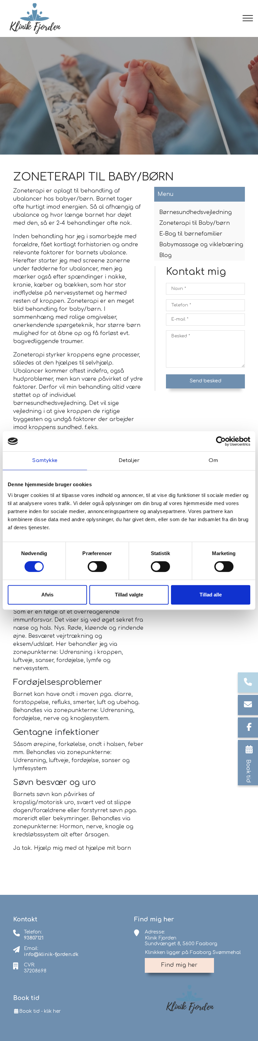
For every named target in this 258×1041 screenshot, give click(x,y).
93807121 (33, 938)
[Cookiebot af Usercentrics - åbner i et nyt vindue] (220, 441)
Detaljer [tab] (129, 460)
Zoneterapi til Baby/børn (194, 223)
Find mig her (179, 965)
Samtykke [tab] (44, 460)
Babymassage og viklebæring (201, 245)
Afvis (47, 594)
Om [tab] (213, 460)
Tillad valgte (129, 594)
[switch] (97, 566)
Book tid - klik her (40, 1011)
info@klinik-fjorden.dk (51, 954)
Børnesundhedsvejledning (195, 212)
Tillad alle (211, 594)
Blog (165, 255)
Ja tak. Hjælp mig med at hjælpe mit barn (72, 848)
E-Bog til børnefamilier (190, 234)
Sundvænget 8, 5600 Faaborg (181, 943)
